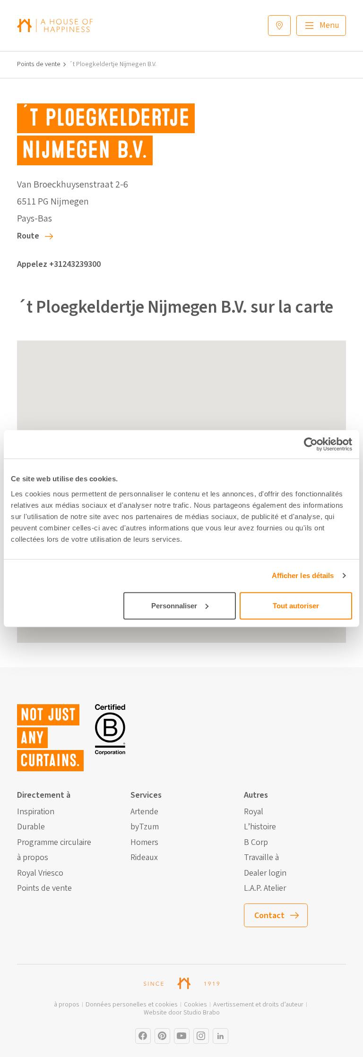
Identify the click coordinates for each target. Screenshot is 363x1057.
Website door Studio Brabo (182, 1013)
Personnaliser (174, 605)
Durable (31, 827)
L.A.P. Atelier (265, 888)
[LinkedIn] (220, 1036)
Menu (329, 25)
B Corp (256, 842)
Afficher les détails (303, 575)
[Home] (55, 25)
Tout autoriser (296, 605)
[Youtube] (182, 1036)
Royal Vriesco (40, 873)
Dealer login (265, 873)
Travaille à (261, 857)
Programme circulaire (54, 842)
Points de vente (38, 64)
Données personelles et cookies (132, 1005)
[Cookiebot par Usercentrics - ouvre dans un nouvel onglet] (310, 444)
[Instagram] (143, 1036)
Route (28, 236)
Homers (144, 842)
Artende (144, 812)
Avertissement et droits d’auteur (258, 1005)
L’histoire (260, 827)
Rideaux (144, 857)
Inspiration (35, 812)
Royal (253, 812)
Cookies (195, 1005)
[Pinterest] (162, 1036)
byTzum (144, 827)
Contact (269, 915)
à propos (32, 857)
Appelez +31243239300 (59, 264)
